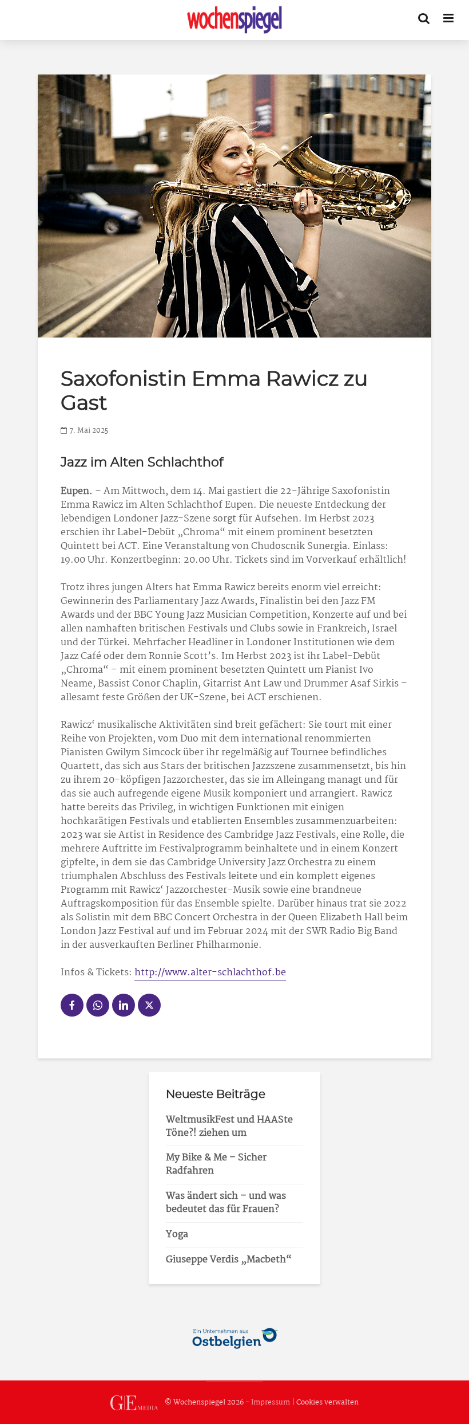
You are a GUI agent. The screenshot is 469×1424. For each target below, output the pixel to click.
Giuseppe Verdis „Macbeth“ (229, 1260)
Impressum (270, 1402)
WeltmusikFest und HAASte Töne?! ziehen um (229, 1126)
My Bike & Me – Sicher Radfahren (216, 1164)
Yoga (177, 1234)
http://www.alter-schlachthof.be (210, 972)
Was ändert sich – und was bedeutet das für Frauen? (226, 1202)
